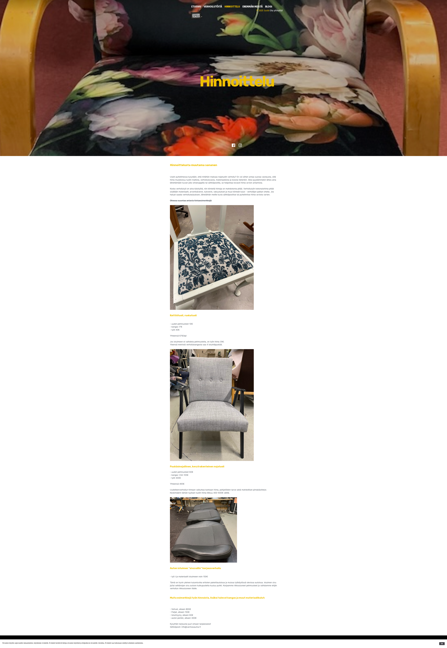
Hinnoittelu (232, 6)
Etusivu (196, 6)
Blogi (268, 6)
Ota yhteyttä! (276, 10)
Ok (442, 644)
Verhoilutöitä (213, 6)
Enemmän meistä (252, 6)
